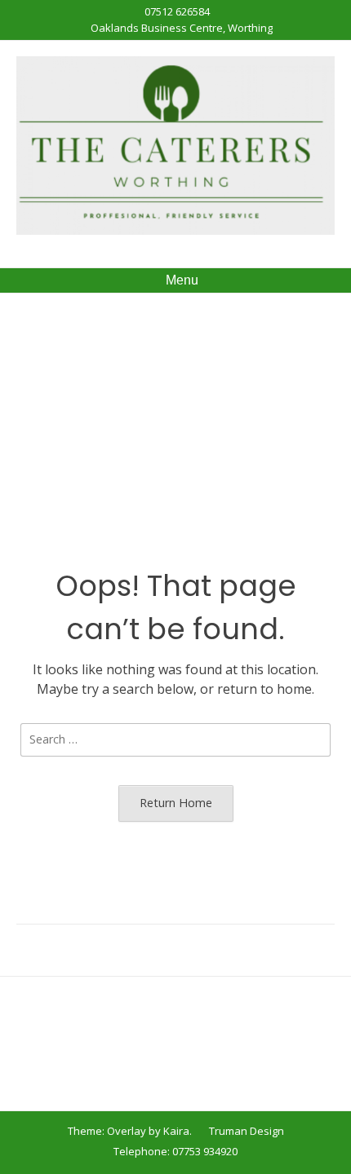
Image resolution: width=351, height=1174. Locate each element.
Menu (180, 280)
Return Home (176, 802)
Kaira (176, 1130)
